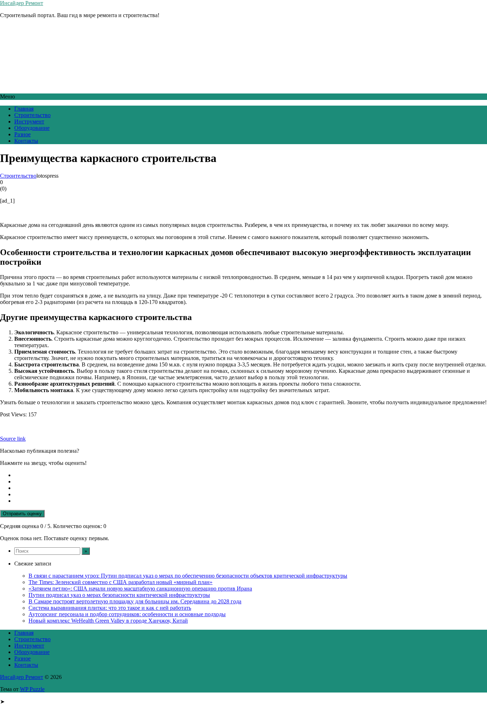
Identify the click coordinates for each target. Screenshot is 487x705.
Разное (22, 134)
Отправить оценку (22, 513)
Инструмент (29, 121)
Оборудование (32, 128)
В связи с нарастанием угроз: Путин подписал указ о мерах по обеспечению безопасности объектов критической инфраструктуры (188, 576)
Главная (24, 109)
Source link (13, 439)
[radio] (250, 475)
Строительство (32, 115)
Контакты (26, 141)
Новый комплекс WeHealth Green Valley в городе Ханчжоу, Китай (108, 621)
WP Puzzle (32, 689)
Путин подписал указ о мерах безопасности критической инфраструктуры (119, 595)
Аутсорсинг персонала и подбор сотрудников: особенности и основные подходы (127, 614)
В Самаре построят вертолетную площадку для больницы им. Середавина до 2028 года (135, 601)
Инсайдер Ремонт (21, 3)
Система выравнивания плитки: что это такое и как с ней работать (110, 608)
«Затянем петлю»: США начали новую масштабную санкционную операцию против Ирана (140, 588)
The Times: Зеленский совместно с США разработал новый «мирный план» (120, 582)
